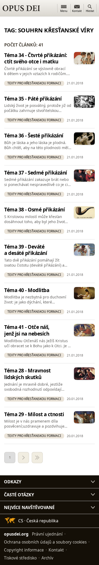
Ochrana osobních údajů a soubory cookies (45, 542)
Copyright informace (24, 550)
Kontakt (56, 550)
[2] (23, 457)
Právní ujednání (47, 534)
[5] (37, 457)
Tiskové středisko (20, 558)
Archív (47, 558)
